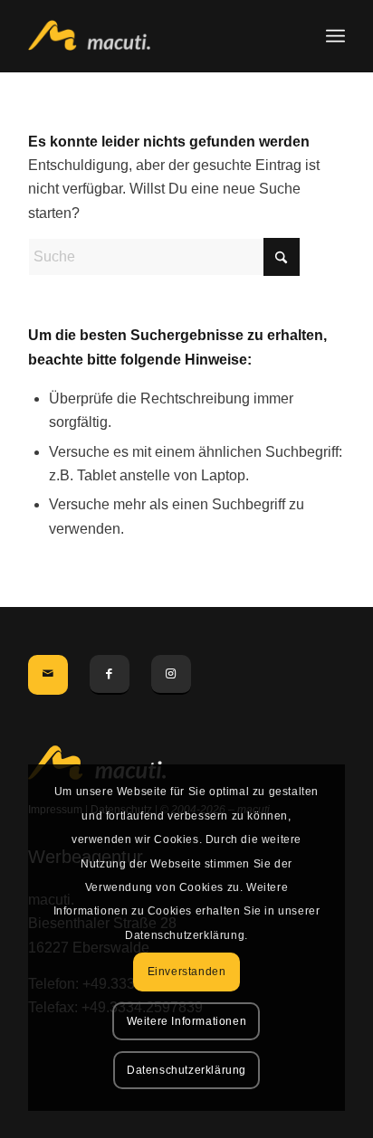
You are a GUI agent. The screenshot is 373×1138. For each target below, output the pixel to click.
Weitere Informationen (187, 1021)
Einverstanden (187, 971)
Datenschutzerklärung (186, 1070)
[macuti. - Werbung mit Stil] (155, 36)
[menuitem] (335, 36)
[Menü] (335, 36)
